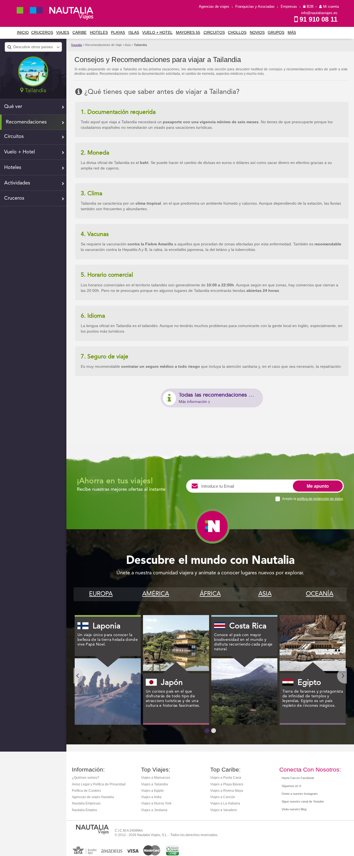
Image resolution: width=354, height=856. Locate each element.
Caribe (79, 32)
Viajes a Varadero (223, 810)
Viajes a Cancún (222, 797)
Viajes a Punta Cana (225, 778)
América (155, 594)
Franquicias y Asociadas (255, 6)
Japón (172, 683)
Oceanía (319, 594)
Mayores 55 (188, 32)
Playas (118, 32)
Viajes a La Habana (225, 803)
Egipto (309, 683)
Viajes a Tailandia (154, 784)
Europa (101, 594)
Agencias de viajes (214, 6)
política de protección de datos (320, 499)
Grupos (276, 32)
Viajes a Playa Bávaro (226, 784)
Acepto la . (313, 499)
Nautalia (76, 45)
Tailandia (140, 45)
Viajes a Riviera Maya (226, 791)
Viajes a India (151, 797)
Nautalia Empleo (84, 810)
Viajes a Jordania (154, 810)
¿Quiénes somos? (85, 778)
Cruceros (42, 32)
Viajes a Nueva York (156, 803)
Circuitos (214, 32)
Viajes (62, 32)
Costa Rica (248, 626)
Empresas (289, 6)
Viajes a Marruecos (155, 778)
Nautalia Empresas (86, 803)
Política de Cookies (86, 791)
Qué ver (13, 106)
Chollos (237, 32)
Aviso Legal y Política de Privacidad (99, 784)
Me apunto (318, 486)
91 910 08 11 (318, 19)
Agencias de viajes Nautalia (93, 797)
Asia (265, 594)
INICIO (23, 32)
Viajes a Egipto (152, 791)
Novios (257, 32)
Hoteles (99, 32)
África (210, 594)
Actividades (17, 183)
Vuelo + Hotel (157, 32)
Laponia (107, 626)
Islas (133, 32)
